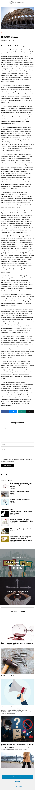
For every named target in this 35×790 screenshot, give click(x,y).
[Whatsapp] (22, 411)
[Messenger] (13, 411)
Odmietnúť (17, 781)
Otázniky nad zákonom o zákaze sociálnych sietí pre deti (17, 745)
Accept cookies (17, 777)
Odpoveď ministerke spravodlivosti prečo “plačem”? (21, 512)
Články (3, 33)
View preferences (17, 786)
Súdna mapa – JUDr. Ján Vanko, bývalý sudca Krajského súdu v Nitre (21, 520)
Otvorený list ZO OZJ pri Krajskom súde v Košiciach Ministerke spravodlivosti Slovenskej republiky (21, 538)
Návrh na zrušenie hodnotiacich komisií (19, 500)
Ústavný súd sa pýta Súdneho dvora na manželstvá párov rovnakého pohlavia (21, 484)
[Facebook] (5, 411)
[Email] (30, 411)
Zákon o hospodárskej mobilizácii (20, 529)
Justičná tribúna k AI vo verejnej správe (20, 492)
